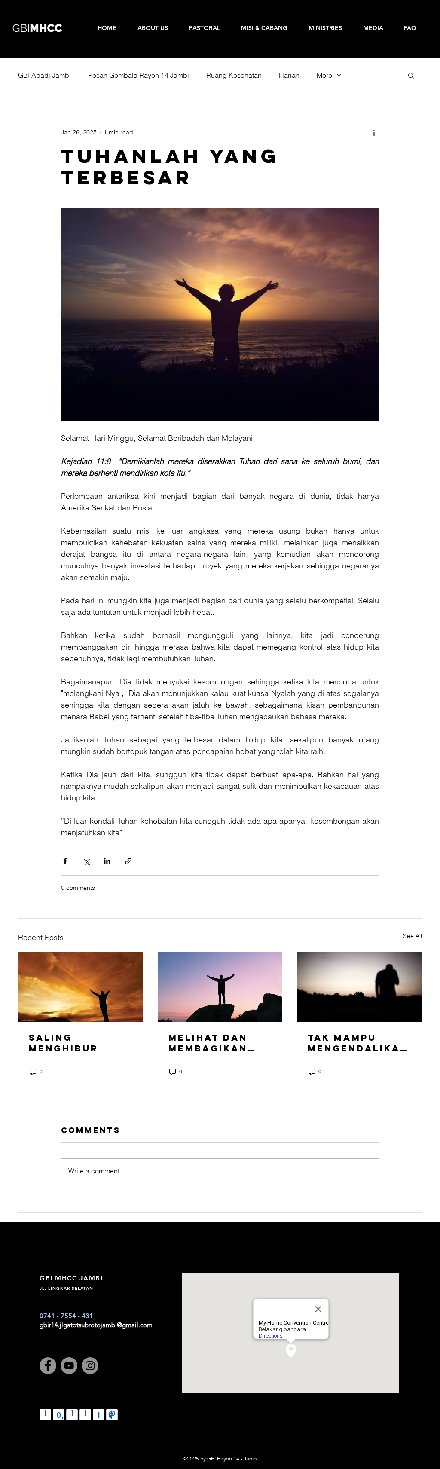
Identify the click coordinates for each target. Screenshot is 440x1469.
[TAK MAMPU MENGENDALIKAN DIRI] (359, 987)
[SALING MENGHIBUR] (80, 987)
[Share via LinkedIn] (107, 861)
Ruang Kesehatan (234, 75)
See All (412, 936)
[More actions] (374, 132)
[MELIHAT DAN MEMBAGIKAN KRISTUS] (220, 987)
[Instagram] (90, 1365)
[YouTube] (69, 1365)
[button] (411, 75)
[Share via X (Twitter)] (86, 861)
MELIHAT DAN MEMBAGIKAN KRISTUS (208, 1043)
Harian (289, 75)
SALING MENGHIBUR (63, 1043)
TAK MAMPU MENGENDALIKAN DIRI (358, 1043)
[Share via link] (128, 861)
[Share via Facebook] (65, 861)
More (324, 75)
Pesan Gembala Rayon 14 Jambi (138, 75)
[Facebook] (48, 1365)
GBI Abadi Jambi (44, 75)
